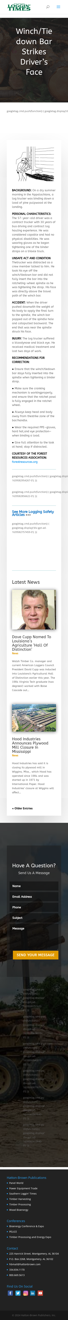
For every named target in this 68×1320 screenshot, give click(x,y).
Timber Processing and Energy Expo (30, 1237)
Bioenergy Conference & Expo (26, 1226)
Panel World (16, 1183)
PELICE (13, 1231)
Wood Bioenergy (18, 1209)
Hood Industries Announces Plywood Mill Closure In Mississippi (30, 745)
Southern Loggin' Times (23, 1193)
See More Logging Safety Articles (33, 513)
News (15, 653)
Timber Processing (20, 1204)
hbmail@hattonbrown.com (24, 1264)
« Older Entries (22, 808)
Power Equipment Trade (23, 1188)
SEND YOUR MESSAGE (36, 955)
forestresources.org (24, 462)
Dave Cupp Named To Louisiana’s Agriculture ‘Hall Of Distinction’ (31, 643)
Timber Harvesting (20, 1199)
